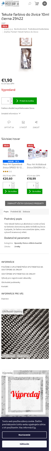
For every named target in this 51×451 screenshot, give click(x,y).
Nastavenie (24, 434)
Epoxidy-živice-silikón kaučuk (28, 243)
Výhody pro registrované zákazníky (16, 278)
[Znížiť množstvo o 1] (11, 102)
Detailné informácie (9, 113)
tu (35, 427)
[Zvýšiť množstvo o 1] (11, 99)
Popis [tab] (6, 211)
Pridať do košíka (27, 101)
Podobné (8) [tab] (16, 211)
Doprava (4, 298)
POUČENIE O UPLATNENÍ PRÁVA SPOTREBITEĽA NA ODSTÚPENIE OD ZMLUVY (22, 268)
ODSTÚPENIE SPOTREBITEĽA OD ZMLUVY (18, 274)
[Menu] (44, 3)
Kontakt (4, 286)
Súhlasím (24, 444)
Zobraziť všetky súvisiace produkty (25, 203)
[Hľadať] (30, 3)
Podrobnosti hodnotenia (38, 29)
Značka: (21, 32)
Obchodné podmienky (10, 282)
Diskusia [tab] (26, 211)
